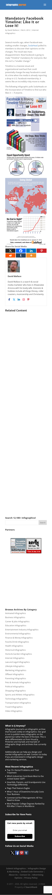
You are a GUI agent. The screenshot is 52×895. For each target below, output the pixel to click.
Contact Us (25, 874)
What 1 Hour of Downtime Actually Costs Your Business (25, 793)
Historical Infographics (15, 650)
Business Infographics (15, 617)
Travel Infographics (14, 707)
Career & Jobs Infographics (17, 621)
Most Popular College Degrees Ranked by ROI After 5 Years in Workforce (25, 805)
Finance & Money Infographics (19, 637)
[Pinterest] (42, 251)
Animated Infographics (15, 613)
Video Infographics (13, 711)
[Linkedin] (31, 251)
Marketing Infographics (15, 670)
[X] (10, 251)
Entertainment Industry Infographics (21, 629)
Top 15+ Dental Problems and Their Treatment (23, 771)
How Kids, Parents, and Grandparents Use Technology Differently (26, 783)
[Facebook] (21, 251)
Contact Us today (39, 754)
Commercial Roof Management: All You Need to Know (24, 799)
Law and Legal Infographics (17, 662)
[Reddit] (10, 255)
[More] (31, 255)
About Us (13, 874)
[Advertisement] (26, 411)
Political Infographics (14, 686)
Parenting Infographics (15, 678)
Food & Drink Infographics (17, 642)
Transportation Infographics (18, 702)
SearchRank (31, 887)
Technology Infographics (16, 698)
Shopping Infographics (15, 690)
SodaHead (33, 45)
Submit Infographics (16, 868)
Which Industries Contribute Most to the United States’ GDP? (25, 777)
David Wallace (13, 30)
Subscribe (20, 836)
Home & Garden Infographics (18, 654)
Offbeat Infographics (14, 674)
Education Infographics (15, 625)
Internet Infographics (14, 658)
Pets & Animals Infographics (18, 682)
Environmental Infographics (17, 633)
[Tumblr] (21, 255)
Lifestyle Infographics (14, 666)
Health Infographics (14, 646)
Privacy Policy (30, 877)
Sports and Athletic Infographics (19, 694)
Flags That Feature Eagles (18, 788)
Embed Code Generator (32, 871)
